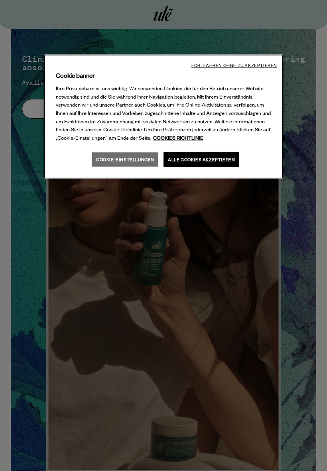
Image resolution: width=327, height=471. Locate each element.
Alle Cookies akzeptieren (201, 159)
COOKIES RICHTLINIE (178, 138)
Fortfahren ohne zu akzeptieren (234, 65)
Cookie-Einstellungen (125, 159)
